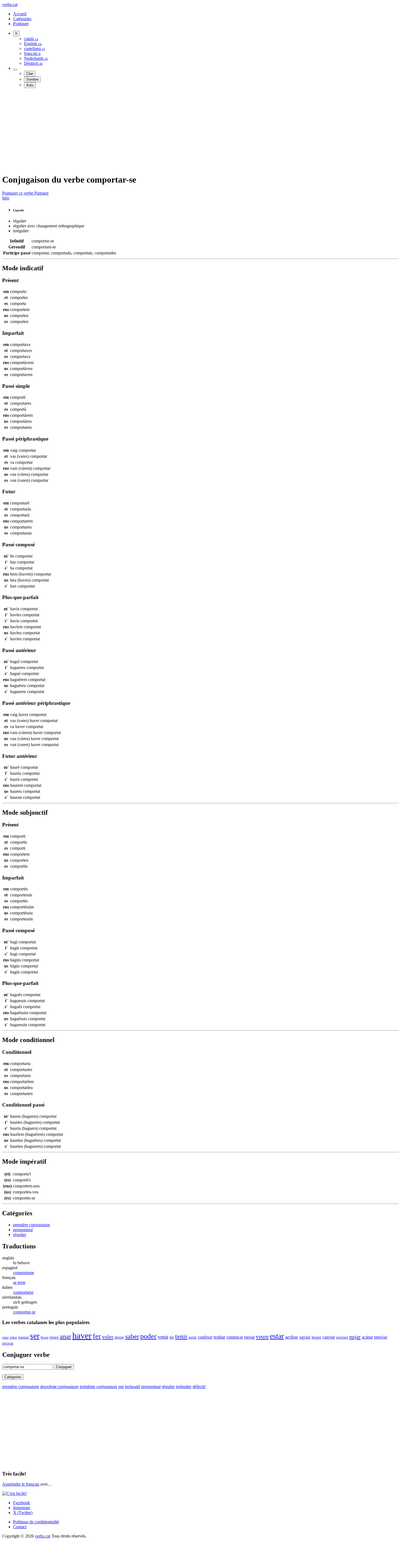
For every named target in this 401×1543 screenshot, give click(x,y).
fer (97, 1336)
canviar (328, 1337)
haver (82, 1335)
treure (54, 1337)
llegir (45, 1337)
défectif (199, 1386)
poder (148, 1336)
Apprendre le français (20, 1484)
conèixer (205, 1337)
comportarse (23, 1272)
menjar (380, 1337)
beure (316, 1337)
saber (132, 1336)
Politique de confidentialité (36, 1521)
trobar (219, 1337)
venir (163, 1337)
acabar (367, 1337)
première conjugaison (31, 1224)
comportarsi (23, 1292)
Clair (29, 74)
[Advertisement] (166, 130)
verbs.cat (9, 4)
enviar (249, 1337)
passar (23, 1337)
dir (171, 1337)
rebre (13, 1337)
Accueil (19, 13)
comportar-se (24, 1312)
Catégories (22, 18)
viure (5, 1337)
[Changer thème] (15, 70)
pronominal (23, 1229)
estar (277, 1336)
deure (119, 1337)
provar (7, 1343)
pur (121, 1386)
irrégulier (183, 1386)
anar (65, 1336)
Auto (30, 85)
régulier (19, 1234)
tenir (181, 1336)
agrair (305, 1337)
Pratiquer (21, 23)
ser (35, 1335)
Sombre (32, 79)
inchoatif (132, 1386)
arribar (291, 1337)
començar (234, 1337)
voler (107, 1337)
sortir (192, 1337)
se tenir (19, 1282)
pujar (355, 1337)
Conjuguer (64, 1367)
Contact (19, 1526)
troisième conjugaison (98, 1386)
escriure (342, 1337)
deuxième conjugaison (59, 1386)
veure (262, 1336)
